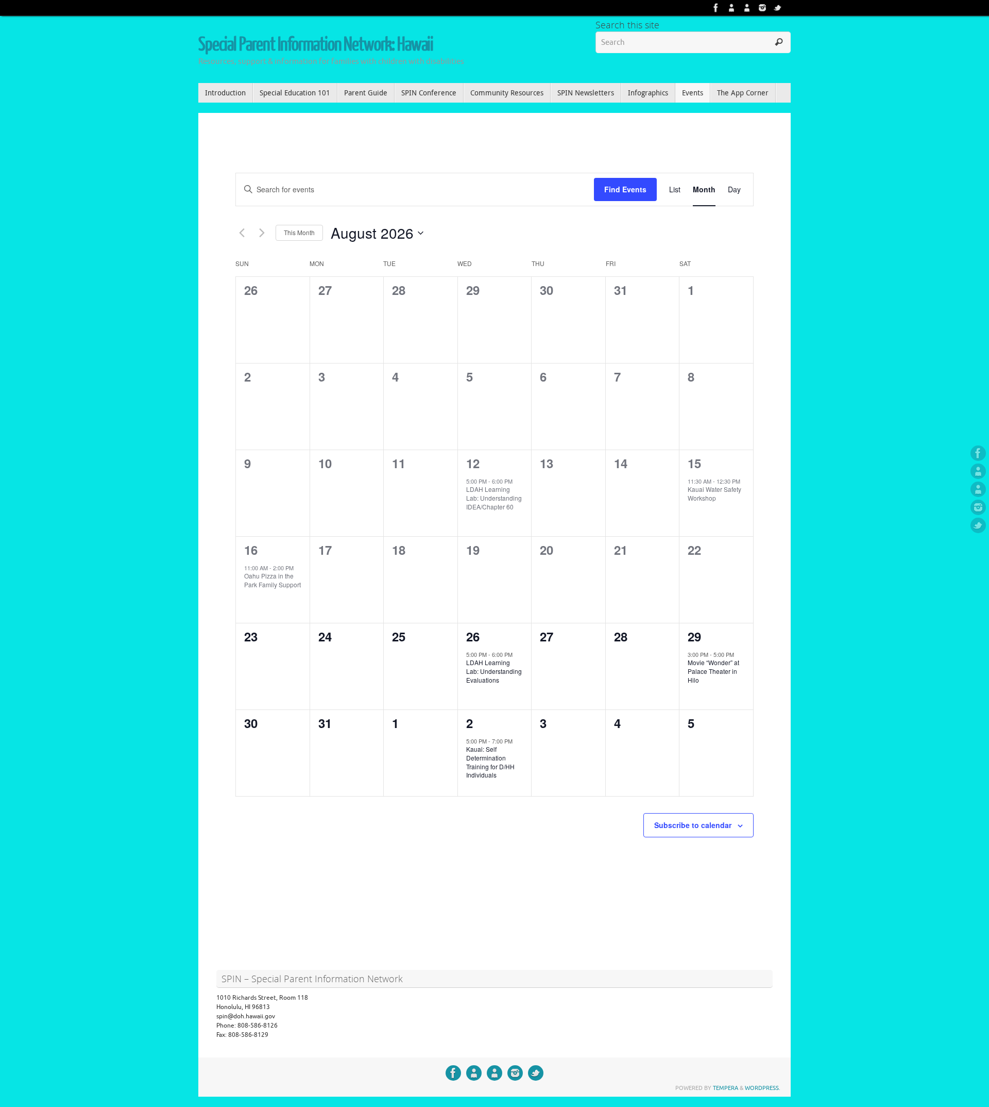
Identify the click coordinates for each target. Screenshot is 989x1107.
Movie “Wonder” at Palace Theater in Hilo (713, 671)
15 (694, 463)
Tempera (725, 1088)
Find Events (625, 189)
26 (473, 636)
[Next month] (261, 233)
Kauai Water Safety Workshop (714, 493)
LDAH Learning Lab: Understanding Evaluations (494, 671)
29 (694, 636)
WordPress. (762, 1088)
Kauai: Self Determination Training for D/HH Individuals (490, 762)
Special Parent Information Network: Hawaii (315, 45)
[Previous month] (241, 233)
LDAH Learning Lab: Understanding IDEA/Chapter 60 (494, 497)
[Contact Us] (747, 7)
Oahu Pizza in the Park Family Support (272, 580)
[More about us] (731, 7)
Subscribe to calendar (692, 825)
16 (251, 549)
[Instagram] (762, 7)
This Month (299, 232)
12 (473, 463)
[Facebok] (716, 7)
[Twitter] (778, 7)
